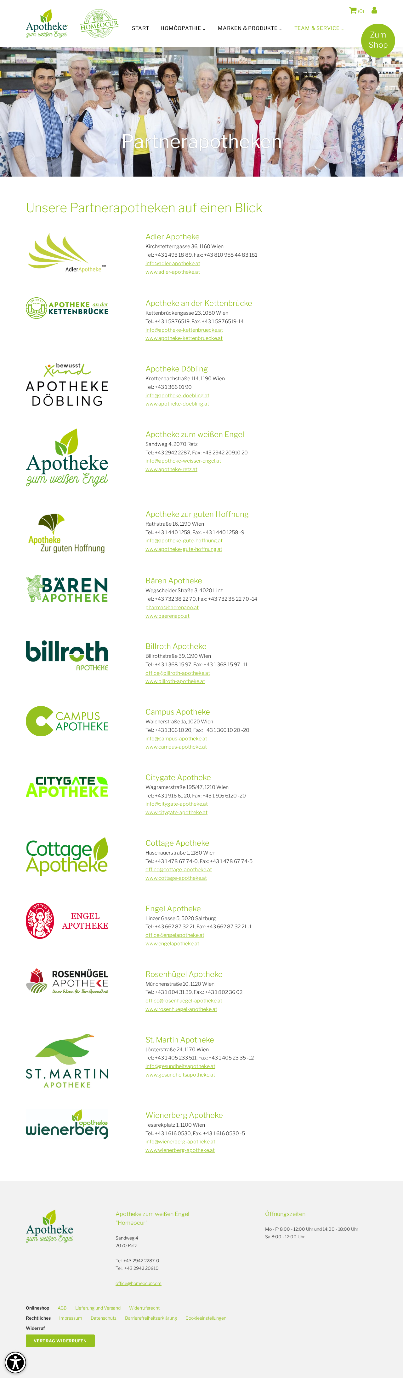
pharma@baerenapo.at (172, 607)
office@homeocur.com (139, 1283)
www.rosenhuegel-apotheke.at (181, 1009)
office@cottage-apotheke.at (178, 870)
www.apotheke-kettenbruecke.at (184, 338)
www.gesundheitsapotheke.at (180, 1075)
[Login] (374, 10)
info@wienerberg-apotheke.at (180, 1142)
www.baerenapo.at (167, 616)
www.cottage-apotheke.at (176, 878)
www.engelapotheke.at (172, 944)
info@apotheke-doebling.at (177, 396)
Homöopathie (181, 28)
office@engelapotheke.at (174, 935)
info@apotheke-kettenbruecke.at (184, 330)
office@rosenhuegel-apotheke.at (183, 1001)
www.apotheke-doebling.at (177, 404)
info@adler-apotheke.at (172, 263)
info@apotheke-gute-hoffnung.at (184, 541)
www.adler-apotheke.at (172, 272)
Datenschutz (103, 1318)
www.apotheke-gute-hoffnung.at (183, 549)
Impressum (70, 1318)
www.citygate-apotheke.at (176, 812)
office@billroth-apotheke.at (177, 673)
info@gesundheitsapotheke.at (180, 1066)
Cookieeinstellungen (205, 1318)
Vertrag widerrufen (60, 1340)
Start (140, 28)
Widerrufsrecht (144, 1308)
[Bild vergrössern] (67, 253)
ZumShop (378, 40)
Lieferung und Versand (98, 1308)
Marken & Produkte (248, 28)
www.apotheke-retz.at (171, 469)
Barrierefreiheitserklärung (151, 1318)
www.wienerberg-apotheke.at (180, 1150)
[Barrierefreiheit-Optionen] (15, 1362)
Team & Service (317, 28)
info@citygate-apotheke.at (176, 804)
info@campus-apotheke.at (176, 739)
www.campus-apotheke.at (176, 747)
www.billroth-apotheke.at (175, 681)
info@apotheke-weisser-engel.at (183, 461)
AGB (62, 1308)
